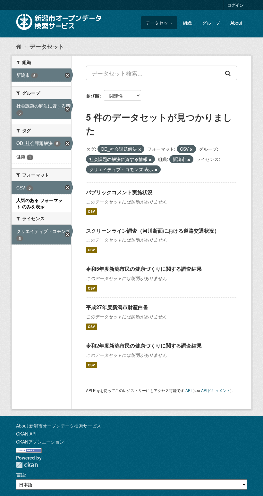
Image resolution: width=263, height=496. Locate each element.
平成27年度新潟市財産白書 (117, 307)
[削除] (139, 149)
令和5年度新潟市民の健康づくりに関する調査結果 (144, 268)
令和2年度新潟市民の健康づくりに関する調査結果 (144, 345)
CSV (91, 211)
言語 (20, 474)
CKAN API (26, 433)
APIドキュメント (215, 390)
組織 (187, 23)
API (188, 390)
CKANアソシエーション (40, 441)
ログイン (235, 5)
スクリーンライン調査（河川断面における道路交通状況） (152, 230)
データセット (159, 23)
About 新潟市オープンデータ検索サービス (58, 425)
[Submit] (228, 73)
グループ (211, 23)
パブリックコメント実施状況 (119, 192)
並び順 (92, 95)
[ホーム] (18, 46)
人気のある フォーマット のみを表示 (39, 203)
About (236, 23)
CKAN (27, 464)
